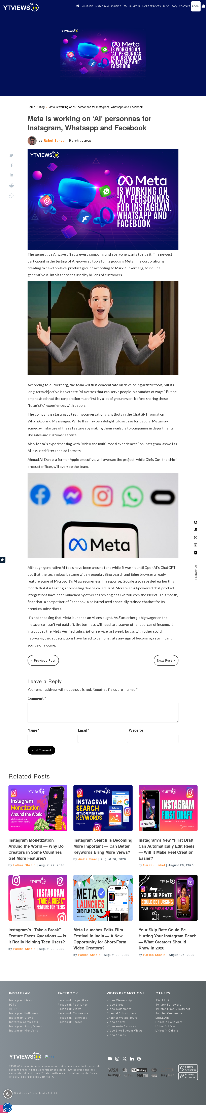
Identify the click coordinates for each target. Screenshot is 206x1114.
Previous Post (44, 660)
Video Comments (119, 1008)
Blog (42, 107)
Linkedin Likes (166, 1026)
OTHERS (163, 993)
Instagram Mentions (23, 1030)
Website (136, 730)
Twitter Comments (169, 1013)
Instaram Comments (23, 1021)
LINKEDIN (162, 1017)
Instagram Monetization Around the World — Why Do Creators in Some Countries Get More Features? (36, 849)
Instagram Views (21, 1017)
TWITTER (163, 1000)
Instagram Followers (24, 1013)
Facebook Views (69, 1008)
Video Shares (116, 1035)
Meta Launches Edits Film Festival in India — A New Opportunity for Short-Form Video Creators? (99, 939)
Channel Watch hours (122, 1017)
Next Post (165, 660)
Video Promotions (126, 993)
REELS (13, 1008)
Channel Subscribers (121, 1013)
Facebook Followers (72, 1017)
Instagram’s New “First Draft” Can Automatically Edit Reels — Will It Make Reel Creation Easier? (167, 849)
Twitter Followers (168, 1004)
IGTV (13, 1004)
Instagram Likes (20, 1000)
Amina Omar (87, 859)
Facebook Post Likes (73, 1004)
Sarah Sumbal (154, 865)
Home (31, 107)
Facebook (68, 993)
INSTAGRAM (20, 993)
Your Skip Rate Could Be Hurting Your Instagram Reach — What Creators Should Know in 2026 (168, 939)
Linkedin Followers (169, 1021)
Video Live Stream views (125, 1030)
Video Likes (115, 1004)
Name (33, 730)
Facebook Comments (73, 1013)
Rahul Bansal (55, 140)
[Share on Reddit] (11, 185)
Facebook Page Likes (73, 1000)
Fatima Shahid (24, 865)
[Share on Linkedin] (11, 175)
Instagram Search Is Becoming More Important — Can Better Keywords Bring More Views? (102, 846)
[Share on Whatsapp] (11, 195)
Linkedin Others (167, 1030)
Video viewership (119, 1000)
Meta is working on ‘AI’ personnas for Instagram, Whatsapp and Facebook (95, 107)
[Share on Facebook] (11, 165)
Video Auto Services (121, 1026)
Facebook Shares (70, 1021)
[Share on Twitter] (11, 155)
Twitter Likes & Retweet (173, 1008)
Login (196, 6)
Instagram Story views (25, 1026)
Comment (37, 698)
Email (83, 730)
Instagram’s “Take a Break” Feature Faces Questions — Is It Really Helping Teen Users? (37, 936)
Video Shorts (116, 1021)
